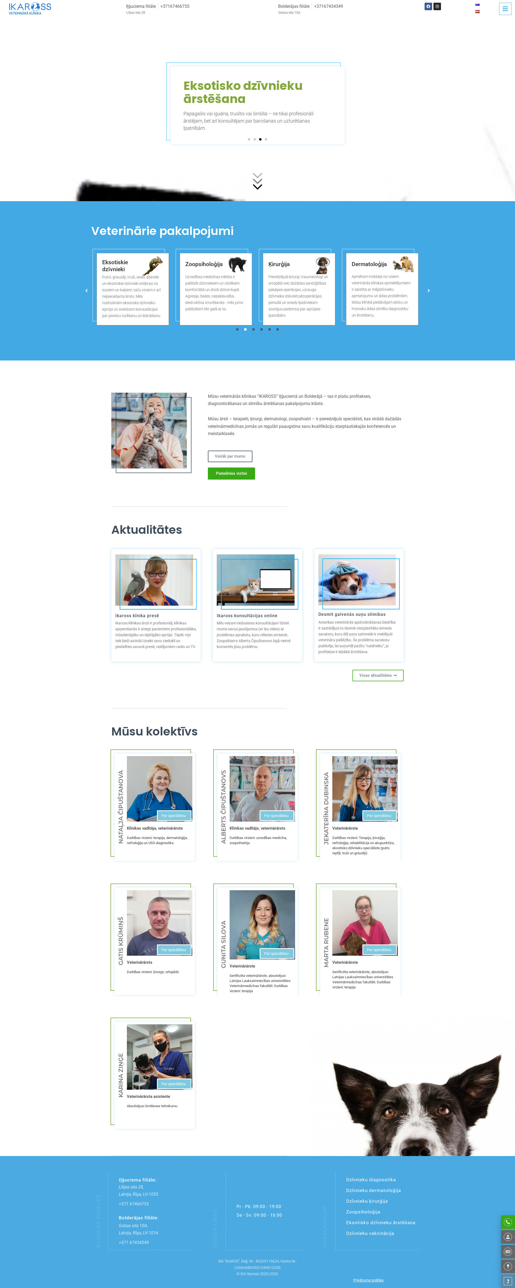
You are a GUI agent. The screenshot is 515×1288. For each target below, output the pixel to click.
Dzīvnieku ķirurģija (367, 1201)
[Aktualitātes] (508, 1251)
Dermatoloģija (286, 264)
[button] (249, 139)
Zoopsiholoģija (120, 264)
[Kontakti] (508, 1266)
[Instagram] (437, 6)
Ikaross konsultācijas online (247, 615)
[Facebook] (428, 6)
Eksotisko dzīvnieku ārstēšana (380, 1222)
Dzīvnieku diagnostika (371, 1179)
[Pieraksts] (508, 1222)
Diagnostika (366, 265)
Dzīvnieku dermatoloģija (373, 1190)
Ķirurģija (196, 264)
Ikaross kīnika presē (137, 615)
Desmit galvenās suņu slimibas (352, 614)
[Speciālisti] (508, 1237)
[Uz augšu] (508, 1281)
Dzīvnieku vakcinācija (370, 1233)
